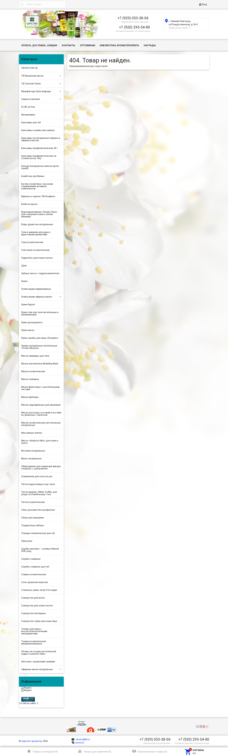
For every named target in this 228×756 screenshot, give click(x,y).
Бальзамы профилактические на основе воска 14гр (38, 157)
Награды (150, 45)
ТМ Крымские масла (32, 75)
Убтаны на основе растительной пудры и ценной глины (38, 652)
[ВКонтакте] (197, 726)
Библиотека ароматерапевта (119, 45)
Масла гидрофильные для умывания (40, 404)
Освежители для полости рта (36, 476)
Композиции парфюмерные (36, 289)
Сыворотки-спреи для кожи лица (39, 621)
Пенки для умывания (32, 517)
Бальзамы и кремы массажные (38, 130)
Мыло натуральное (31, 458)
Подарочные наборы (32, 525)
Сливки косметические (33, 574)
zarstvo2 (79, 742)
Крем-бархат (28, 304)
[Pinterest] (204, 726)
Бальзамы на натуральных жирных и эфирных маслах (40, 139)
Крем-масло (27, 330)
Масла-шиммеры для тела (35, 355)
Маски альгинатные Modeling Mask (39, 363)
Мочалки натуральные (33, 450)
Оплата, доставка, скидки (39, 45)
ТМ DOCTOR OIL (29, 68)
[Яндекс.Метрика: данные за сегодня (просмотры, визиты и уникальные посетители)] (26, 688)
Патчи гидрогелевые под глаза (38, 484)
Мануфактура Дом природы (36, 91)
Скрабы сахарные (30, 558)
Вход (203, 4)
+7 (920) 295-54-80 (134, 27)
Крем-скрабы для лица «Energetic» (39, 338)
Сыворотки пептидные (33, 613)
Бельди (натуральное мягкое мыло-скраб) (40, 167)
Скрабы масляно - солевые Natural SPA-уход (40, 549)
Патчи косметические (33, 502)
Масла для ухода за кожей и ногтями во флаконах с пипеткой (41, 413)
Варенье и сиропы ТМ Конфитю (38, 196)
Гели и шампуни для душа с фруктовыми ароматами (36, 233)
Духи (24, 265)
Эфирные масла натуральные (37, 669)
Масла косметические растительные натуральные (41, 423)
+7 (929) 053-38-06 (133, 18)
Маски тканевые (30, 379)
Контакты (68, 45)
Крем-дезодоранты (31, 322)
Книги (24, 281)
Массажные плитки (31, 432)
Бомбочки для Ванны (32, 176)
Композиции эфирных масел (36, 296)
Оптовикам (87, 45)
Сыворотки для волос (33, 597)
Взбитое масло (29, 204)
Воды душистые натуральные (37, 224)
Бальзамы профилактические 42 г (39, 148)
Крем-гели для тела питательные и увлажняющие (39, 313)
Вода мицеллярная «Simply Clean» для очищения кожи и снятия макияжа (39, 214)
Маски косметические (33, 371)
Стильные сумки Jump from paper (39, 590)
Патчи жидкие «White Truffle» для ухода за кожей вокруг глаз (39, 493)
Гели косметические (32, 242)
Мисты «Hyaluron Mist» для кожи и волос (39, 441)
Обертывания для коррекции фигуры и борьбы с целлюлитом (41, 467)
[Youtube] (207, 726)
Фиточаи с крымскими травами (38, 661)
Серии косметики (30, 99)
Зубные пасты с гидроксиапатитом (40, 273)
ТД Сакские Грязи (31, 83)
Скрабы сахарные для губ (35, 566)
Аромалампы (28, 114)
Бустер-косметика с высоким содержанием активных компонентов (37, 186)
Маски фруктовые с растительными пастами (40, 388)
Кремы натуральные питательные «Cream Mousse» (39, 346)
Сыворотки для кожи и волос (37, 605)
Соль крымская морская (34, 582)
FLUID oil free (28, 106)
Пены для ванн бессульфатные (38, 509)
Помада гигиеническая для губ (38, 533)
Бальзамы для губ (31, 122)
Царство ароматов (31, 741)
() (42, 751)
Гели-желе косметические (35, 250)
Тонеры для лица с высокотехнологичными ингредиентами (34, 631)
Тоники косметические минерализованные (33, 642)
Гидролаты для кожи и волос (37, 257)
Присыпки (26, 541)
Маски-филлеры (30, 397)
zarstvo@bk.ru (80, 739)
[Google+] (201, 726)
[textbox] (42, 4)
